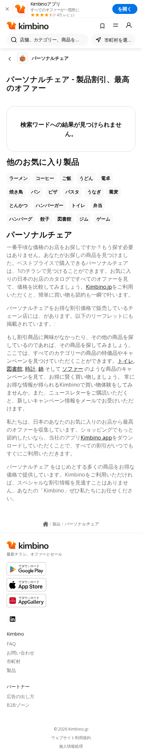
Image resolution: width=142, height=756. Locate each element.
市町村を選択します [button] (118, 40)
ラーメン (18, 178)
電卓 (105, 178)
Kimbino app (96, 437)
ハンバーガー (49, 205)
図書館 (64, 219)
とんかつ (18, 205)
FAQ (11, 644)
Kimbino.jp (99, 286)
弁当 (97, 205)
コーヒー (45, 178)
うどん (86, 178)
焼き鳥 (16, 191)
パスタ (72, 191)
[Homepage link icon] (45, 524)
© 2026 (71, 729)
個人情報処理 (71, 746)
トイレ (78, 205)
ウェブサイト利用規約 (71, 737)
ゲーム (103, 219)
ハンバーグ (20, 219)
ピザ (52, 191)
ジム (84, 219)
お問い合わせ (20, 653)
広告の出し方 (20, 696)
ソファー (72, 368)
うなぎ (94, 191)
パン (35, 191)
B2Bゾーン (18, 705)
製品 (11, 670)
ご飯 (66, 178)
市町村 (13, 661)
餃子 (45, 219)
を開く (125, 9)
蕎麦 (113, 191)
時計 (30, 368)
